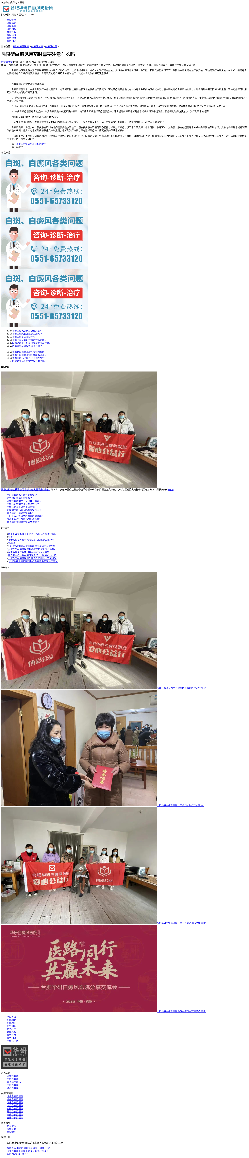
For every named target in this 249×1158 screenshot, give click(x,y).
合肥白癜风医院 (15, 1117)
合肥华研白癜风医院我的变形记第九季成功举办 (32, 549)
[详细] (171, 489)
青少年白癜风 (14, 1082)
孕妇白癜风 (12, 1088)
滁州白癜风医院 (21, 46)
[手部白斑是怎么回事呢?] (44, 326)
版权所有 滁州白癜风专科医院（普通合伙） (29, 1148)
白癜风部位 (12, 1041)
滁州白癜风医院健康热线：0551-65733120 (28, 1151)
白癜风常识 (37, 46)
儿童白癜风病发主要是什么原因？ (24, 501)
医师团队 (11, 29)
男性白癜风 (12, 1079)
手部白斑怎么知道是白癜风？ (27, 333)
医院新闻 (11, 26)
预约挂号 (11, 38)
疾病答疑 (11, 1129)
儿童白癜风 (12, 1076)
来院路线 (11, 35)
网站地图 (11, 1132)
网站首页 (11, 20)
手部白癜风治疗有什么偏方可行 (28, 358)
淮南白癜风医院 (15, 1099)
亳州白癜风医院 (15, 1114)
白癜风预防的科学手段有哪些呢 (28, 361)
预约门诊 (11, 41)
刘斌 (10, 537)
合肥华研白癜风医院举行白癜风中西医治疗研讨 (33, 561)
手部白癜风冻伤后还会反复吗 (27, 330)
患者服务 (11, 1126)
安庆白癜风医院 (15, 1102)
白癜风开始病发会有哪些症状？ (23, 504)
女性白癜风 (12, 1085)
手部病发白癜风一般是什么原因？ (29, 340)
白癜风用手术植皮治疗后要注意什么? (31, 343)
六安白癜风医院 (15, 1105)
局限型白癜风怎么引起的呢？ (31, 144)
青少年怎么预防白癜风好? (20, 513)
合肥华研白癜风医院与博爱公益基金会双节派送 (32, 558)
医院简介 (11, 23)
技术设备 (11, 32)
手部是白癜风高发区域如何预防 (28, 352)
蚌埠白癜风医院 (15, 1111)
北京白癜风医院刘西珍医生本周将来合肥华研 (31, 540)
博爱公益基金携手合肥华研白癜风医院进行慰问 (25, 489)
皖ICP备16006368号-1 (18, 1154)
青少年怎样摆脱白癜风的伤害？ (23, 522)
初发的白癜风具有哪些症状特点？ (24, 510)
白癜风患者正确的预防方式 (21, 507)
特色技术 (11, 1029)
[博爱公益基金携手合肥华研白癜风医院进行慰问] (79, 487)
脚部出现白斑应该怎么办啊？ (27, 346)
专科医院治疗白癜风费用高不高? (23, 519)
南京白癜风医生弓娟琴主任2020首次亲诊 (29, 552)
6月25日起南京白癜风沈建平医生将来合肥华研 (31, 546)
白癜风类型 (51, 46)
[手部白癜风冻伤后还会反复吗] (44, 211)
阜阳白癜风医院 (15, 1108)
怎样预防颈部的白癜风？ (19, 498)
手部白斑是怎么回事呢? (24, 336)
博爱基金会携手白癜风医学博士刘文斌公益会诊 (32, 555)
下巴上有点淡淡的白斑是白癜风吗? (25, 516)
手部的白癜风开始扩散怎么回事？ (29, 355)
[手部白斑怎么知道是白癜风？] (44, 268)
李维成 (11, 543)
